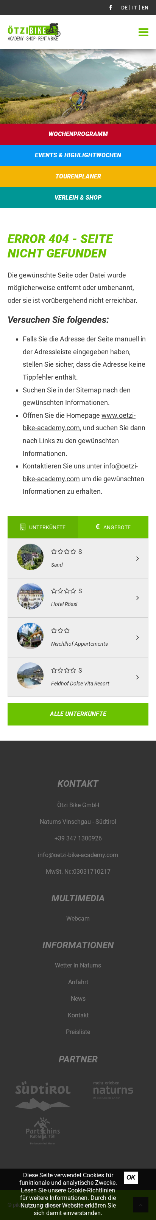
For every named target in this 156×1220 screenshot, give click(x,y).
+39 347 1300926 (78, 838)
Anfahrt (78, 982)
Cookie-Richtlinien (91, 1190)
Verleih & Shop (78, 197)
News (78, 998)
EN (145, 8)
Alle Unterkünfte (78, 714)
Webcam (78, 918)
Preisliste (78, 1032)
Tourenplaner (78, 176)
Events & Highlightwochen (78, 155)
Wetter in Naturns (78, 965)
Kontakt (78, 1015)
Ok (131, 1177)
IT (134, 8)
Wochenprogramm (78, 134)
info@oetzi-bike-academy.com (78, 855)
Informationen (78, 945)
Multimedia (78, 898)
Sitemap (88, 390)
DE (124, 8)
